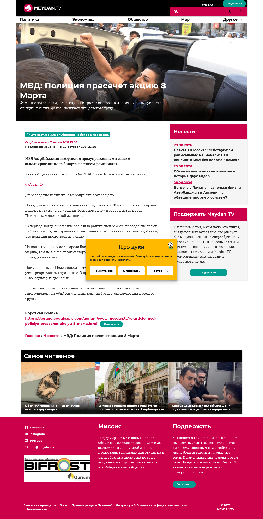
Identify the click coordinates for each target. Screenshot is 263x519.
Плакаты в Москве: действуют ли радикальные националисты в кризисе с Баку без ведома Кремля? (206, 155)
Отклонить (131, 270)
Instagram (37, 434)
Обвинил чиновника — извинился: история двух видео (205, 173)
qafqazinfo (34, 184)
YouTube (35, 440)
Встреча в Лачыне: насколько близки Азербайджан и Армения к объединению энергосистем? (207, 192)
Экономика (83, 19)
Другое (230, 19)
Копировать (110, 323)
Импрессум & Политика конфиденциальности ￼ (151, 505)
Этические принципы (40, 505)
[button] (242, 19)
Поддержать (234, 3)
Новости (52, 336)
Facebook (36, 427)
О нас (64, 505)
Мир (185, 19)
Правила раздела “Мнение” (92, 505)
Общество (138, 19)
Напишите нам (36, 509)
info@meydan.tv (41, 447)
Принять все (103, 270)
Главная (32, 336)
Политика (29, 19)
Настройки (160, 270)
